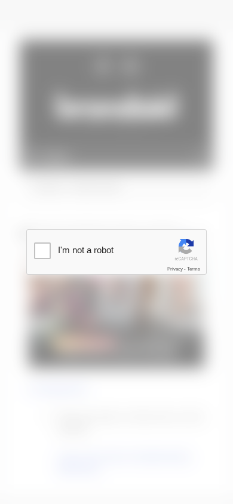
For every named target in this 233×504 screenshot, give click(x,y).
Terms (193, 269)
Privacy (175, 269)
